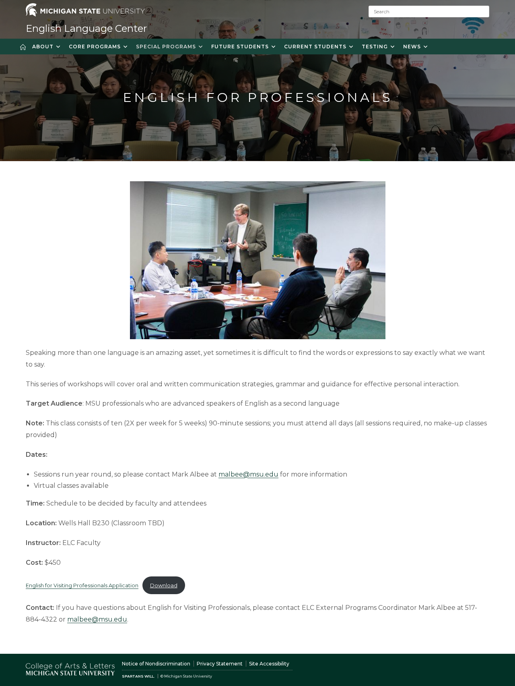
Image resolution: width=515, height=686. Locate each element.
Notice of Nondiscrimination (156, 664)
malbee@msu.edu (248, 474)
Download (163, 585)
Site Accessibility (269, 664)
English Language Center (86, 28)
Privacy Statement (220, 664)
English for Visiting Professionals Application (82, 585)
